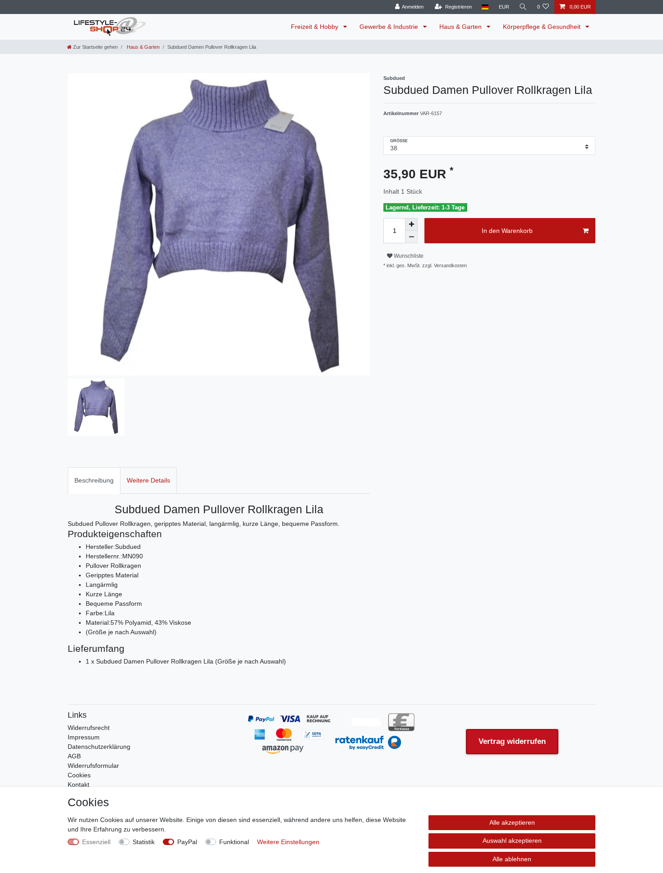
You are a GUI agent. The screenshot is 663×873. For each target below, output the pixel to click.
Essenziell (96, 841)
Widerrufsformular (93, 765)
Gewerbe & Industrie (389, 26)
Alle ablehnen (512, 859)
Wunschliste (408, 256)
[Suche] (523, 7)
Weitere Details (148, 480)
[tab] (94, 480)
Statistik (144, 841)
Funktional (234, 841)
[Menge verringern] (411, 237)
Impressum (84, 737)
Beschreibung (94, 480)
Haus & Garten (461, 26)
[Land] (485, 7)
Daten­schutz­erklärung (99, 746)
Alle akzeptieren (512, 822)
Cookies (79, 775)
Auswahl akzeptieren (512, 840)
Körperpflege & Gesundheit (542, 26)
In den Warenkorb (507, 230)
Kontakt (78, 784)
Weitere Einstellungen (288, 841)
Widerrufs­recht (89, 727)
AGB (74, 756)
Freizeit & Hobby (315, 26)
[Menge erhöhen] (411, 224)
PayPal (187, 841)
